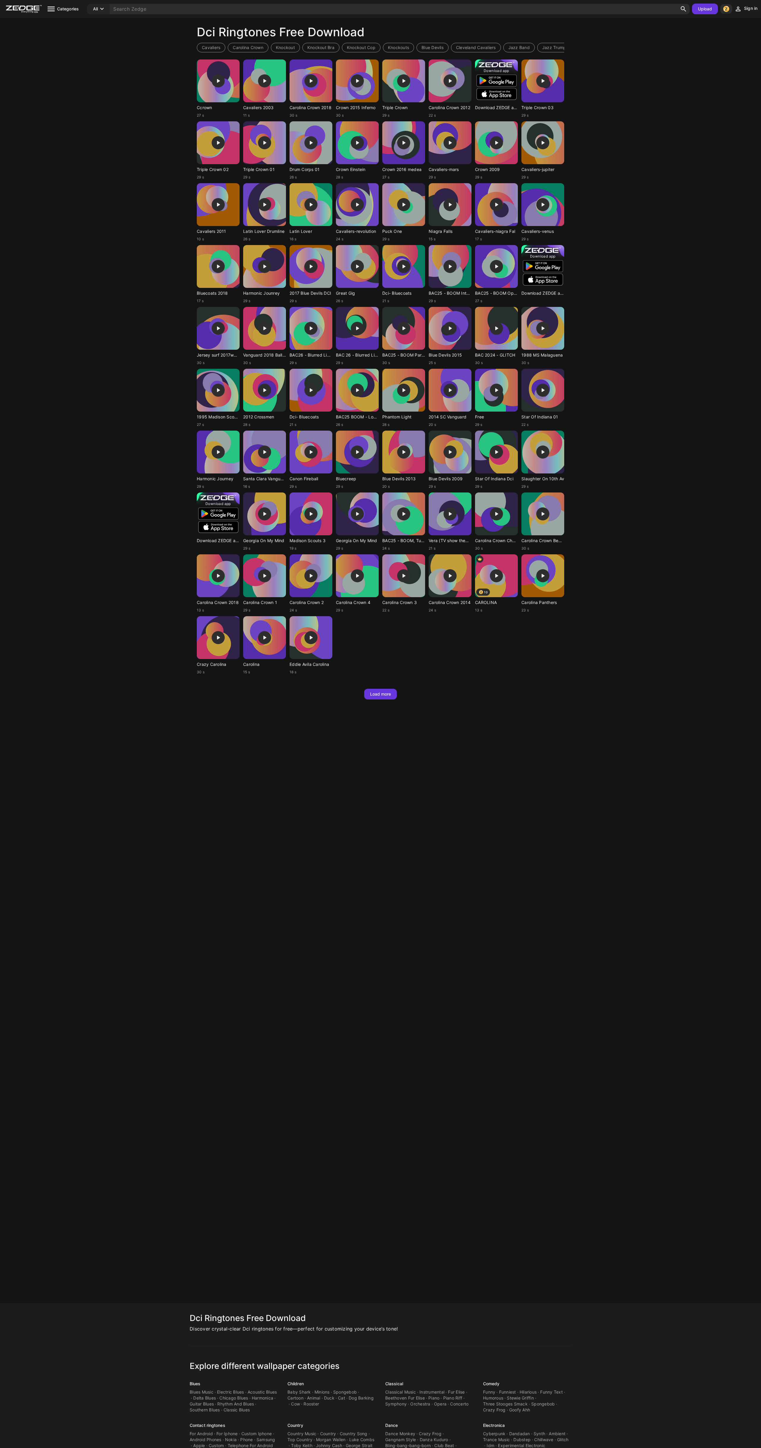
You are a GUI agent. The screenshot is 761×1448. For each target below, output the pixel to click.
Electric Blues (230, 1391)
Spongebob (345, 1391)
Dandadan (519, 1433)
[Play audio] (218, 80)
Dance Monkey (400, 1433)
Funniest (507, 1391)
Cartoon (295, 1397)
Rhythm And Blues (235, 1403)
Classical (394, 1383)
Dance (391, 1425)
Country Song (353, 1433)
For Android (201, 1433)
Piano (433, 1397)
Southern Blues (205, 1409)
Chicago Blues (233, 1397)
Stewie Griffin (520, 1397)
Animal (313, 1397)
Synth (539, 1433)
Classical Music (400, 1391)
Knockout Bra (320, 47)
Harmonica (262, 1397)
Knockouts (398, 47)
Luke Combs (362, 1439)
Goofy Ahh (519, 1409)
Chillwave (543, 1439)
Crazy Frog (494, 1409)
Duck (329, 1397)
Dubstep (522, 1439)
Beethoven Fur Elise (405, 1397)
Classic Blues (237, 1409)
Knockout (285, 47)
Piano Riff (453, 1397)
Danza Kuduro (434, 1439)
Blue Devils (433, 47)
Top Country (299, 1439)
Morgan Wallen (330, 1439)
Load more (380, 693)
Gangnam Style (400, 1439)
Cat (341, 1397)
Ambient (557, 1433)
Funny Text (551, 1391)
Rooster (311, 1403)
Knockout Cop (361, 47)
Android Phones (205, 1439)
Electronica (494, 1425)
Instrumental (431, 1391)
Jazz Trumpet (556, 47)
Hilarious (528, 1391)
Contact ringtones (207, 1425)
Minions (322, 1391)
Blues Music (201, 1391)
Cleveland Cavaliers (476, 47)
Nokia (231, 1439)
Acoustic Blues (262, 1391)
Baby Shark (299, 1391)
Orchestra (420, 1403)
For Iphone (227, 1433)
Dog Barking (361, 1397)
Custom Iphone (256, 1433)
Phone (246, 1439)
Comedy (491, 1383)
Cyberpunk (494, 1433)
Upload (705, 8)
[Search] (683, 9)
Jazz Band (519, 47)
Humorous (493, 1397)
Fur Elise (456, 1391)
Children (295, 1383)
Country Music (301, 1433)
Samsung (266, 1439)
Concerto (459, 1403)
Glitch (563, 1439)
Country (295, 1425)
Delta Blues (204, 1397)
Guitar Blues (202, 1403)
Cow (295, 1403)
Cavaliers (211, 47)
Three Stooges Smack (505, 1403)
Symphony (396, 1403)
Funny (489, 1391)
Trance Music (496, 1439)
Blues (195, 1383)
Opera (440, 1403)
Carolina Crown (248, 47)
